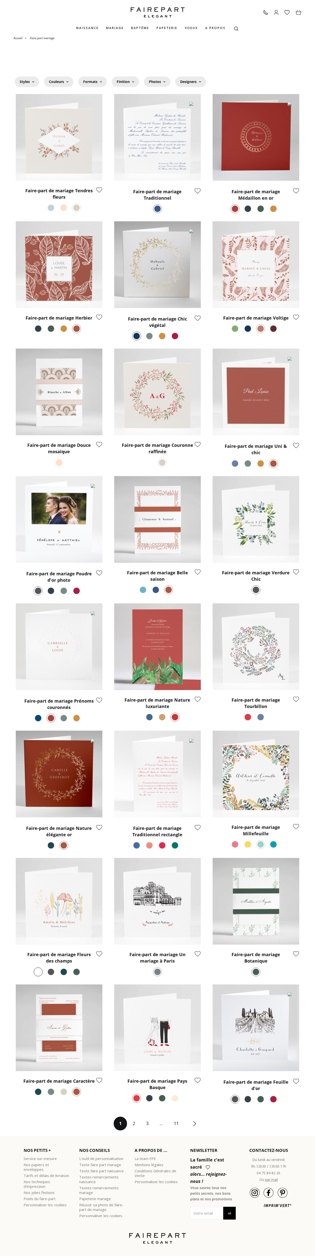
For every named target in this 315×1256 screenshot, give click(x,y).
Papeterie (167, 28)
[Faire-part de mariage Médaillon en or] (256, 137)
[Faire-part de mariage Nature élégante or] (59, 774)
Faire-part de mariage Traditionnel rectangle (157, 831)
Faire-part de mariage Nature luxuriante (157, 703)
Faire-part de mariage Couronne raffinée (157, 448)
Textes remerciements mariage (99, 1190)
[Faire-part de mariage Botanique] (256, 901)
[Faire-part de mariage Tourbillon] (256, 646)
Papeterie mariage (95, 1198)
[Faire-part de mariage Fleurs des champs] (59, 901)
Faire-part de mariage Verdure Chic (256, 576)
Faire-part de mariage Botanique (256, 957)
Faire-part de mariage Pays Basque (157, 1084)
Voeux (191, 28)
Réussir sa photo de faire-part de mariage (101, 1207)
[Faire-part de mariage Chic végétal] (157, 264)
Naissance (87, 28)
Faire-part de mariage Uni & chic (256, 449)
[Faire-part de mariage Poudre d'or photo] (59, 519)
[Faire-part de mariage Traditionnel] (157, 137)
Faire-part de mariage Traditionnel (157, 195)
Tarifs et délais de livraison (46, 1175)
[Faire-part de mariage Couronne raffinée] (157, 392)
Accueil (18, 38)
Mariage (115, 28)
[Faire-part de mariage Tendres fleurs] (59, 137)
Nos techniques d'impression (37, 1184)
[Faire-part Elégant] (158, 12)
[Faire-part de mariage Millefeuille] (256, 774)
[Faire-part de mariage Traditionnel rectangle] (157, 774)
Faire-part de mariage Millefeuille (256, 830)
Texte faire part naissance (101, 1170)
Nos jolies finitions (39, 1192)
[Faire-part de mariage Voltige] (256, 264)
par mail (271, 1179)
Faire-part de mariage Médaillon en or (256, 195)
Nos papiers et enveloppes (36, 1167)
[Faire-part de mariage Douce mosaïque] (59, 392)
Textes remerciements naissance (99, 1179)
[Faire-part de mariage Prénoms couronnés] (59, 646)
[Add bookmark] (99, 190)
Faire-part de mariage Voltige (256, 318)
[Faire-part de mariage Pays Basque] (157, 1027)
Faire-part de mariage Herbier (59, 318)
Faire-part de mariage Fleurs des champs (59, 957)
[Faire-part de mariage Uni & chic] (256, 392)
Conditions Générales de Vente (155, 1173)
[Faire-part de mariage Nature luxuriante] (157, 646)
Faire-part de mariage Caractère (59, 1081)
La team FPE (145, 1158)
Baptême (140, 28)
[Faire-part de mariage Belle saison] (157, 519)
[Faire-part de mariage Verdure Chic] (256, 519)
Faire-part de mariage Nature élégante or (59, 831)
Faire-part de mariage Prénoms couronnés (59, 704)
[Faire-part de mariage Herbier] (59, 264)
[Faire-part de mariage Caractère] (59, 1027)
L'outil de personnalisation (101, 1158)
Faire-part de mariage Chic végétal (157, 322)
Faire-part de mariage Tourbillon (256, 703)
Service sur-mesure (40, 1158)
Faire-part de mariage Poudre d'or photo (59, 577)
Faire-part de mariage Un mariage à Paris (157, 957)
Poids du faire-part (40, 1198)
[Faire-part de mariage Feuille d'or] (256, 1027)
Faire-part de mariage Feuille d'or (255, 1085)
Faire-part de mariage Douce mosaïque (59, 448)
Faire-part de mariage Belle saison (157, 576)
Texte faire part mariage (100, 1164)
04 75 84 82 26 (268, 1173)
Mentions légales (149, 1164)
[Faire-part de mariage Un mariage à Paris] (157, 901)
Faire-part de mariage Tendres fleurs (59, 194)
